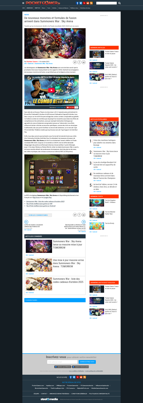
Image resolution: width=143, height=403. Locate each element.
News (43, 8)
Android (30, 63)
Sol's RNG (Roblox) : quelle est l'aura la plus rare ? (111, 77)
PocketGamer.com (38, 385)
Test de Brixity (109, 223)
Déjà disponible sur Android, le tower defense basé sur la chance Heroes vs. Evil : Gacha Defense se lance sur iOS (75, 226)
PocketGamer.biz (72, 385)
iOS (23, 8)
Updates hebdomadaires (82, 367)
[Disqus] (55, 326)
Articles (54, 8)
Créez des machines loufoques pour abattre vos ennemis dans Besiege (104, 142)
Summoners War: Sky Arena (44, 63)
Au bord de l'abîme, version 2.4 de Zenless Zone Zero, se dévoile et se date (105, 186)
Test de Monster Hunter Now (110, 213)
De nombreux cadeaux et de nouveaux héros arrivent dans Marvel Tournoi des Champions (104, 175)
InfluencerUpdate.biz (102, 385)
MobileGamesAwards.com (99, 388)
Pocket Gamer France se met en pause (111, 53)
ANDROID (30, 8)
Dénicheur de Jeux (85, 8)
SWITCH (37, 8)
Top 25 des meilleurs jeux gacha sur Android (40, 206)
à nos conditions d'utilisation (76, 371)
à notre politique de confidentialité (94, 371)
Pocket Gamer (60, 107)
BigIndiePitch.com (83, 388)
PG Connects (71, 388)
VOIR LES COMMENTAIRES (38, 215)
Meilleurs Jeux (74, 8)
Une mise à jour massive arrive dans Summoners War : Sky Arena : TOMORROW (68, 263)
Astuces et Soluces (63, 8)
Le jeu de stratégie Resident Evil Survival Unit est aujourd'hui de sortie (104, 164)
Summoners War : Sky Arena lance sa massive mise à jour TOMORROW (67, 244)
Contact (44, 393)
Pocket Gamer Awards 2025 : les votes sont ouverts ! (111, 65)
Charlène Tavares (32, 61)
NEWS (26, 15)
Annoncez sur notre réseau (59, 393)
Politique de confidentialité (99, 393)
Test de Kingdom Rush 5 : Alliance (110, 201)
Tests (48, 8)
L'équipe (36, 393)
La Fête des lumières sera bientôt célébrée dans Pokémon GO (33, 225)
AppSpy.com (50, 385)
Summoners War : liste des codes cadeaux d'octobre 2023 (45, 201)
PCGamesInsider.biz (87, 385)
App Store (36, 197)
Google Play (47, 197)
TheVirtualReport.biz (57, 388)
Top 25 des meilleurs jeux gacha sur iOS (39, 204)
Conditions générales (79, 393)
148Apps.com (60, 385)
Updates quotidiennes (64, 367)
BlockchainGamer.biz (41, 388)
